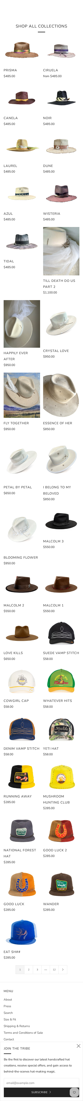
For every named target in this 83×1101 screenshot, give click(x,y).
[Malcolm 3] (61, 521)
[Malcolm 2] (22, 585)
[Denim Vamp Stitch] (22, 728)
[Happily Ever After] (22, 324)
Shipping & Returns (17, 1026)
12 (54, 969)
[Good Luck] (22, 884)
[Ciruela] (61, 50)
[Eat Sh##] (22, 931)
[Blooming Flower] (22, 529)
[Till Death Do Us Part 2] (61, 251)
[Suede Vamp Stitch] (61, 633)
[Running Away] (22, 776)
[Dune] (61, 146)
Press (7, 1006)
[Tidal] (22, 241)
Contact (9, 1039)
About (8, 1000)
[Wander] (61, 884)
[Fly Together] (22, 395)
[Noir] (61, 98)
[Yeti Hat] (61, 728)
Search (8, 1013)
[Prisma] (22, 50)
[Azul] (22, 193)
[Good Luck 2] (61, 830)
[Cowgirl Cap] (22, 681)
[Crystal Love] (61, 323)
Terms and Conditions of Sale (23, 1033)
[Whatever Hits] (61, 681)
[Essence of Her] (61, 395)
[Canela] (22, 98)
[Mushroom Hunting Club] (61, 776)
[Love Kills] (22, 633)
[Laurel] (22, 146)
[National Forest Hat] (22, 830)
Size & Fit (10, 1019)
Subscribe (39, 1092)
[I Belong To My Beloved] (61, 459)
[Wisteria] (61, 193)
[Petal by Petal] (22, 459)
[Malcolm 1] (61, 585)
